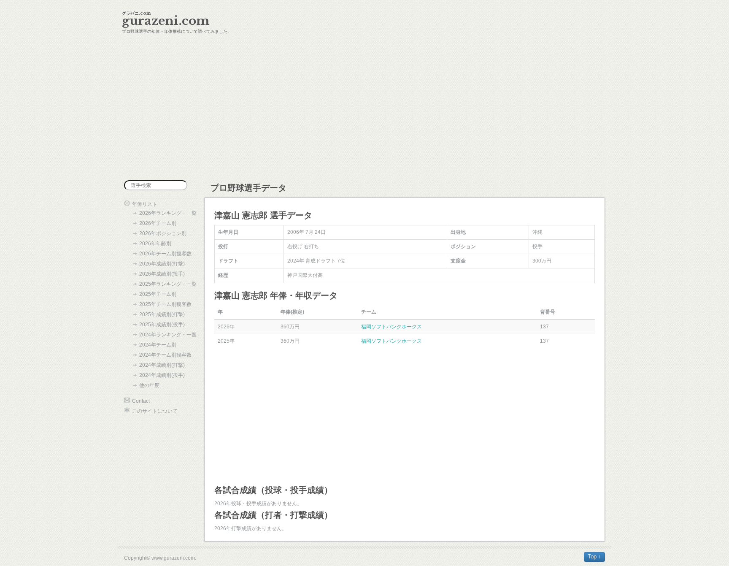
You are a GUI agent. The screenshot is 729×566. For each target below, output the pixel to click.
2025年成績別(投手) (162, 325)
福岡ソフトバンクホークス (391, 327)
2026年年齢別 (155, 243)
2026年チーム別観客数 (165, 254)
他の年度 (149, 385)
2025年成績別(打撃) (162, 314)
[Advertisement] (364, 113)
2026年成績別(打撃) (162, 264)
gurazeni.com (166, 21)
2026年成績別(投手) (162, 274)
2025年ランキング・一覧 (168, 284)
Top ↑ (594, 556)
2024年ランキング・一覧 (168, 335)
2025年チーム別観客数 (165, 304)
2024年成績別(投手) (162, 375)
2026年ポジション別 (162, 233)
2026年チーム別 (157, 223)
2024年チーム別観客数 (165, 355)
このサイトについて (155, 411)
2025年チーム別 (157, 294)
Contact (141, 401)
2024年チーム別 (157, 345)
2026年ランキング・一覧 (168, 213)
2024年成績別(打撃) (162, 365)
